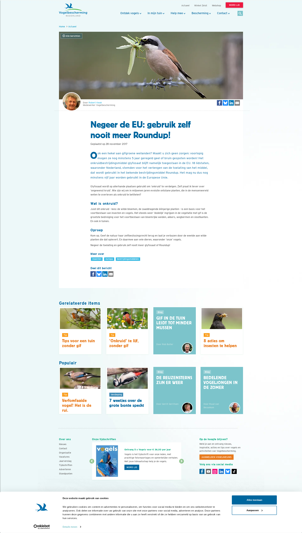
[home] (73, 10)
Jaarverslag (65, 461)
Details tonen (70, 526)
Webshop (216, 5)
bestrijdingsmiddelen (128, 259)
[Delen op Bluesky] (225, 103)
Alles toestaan (254, 500)
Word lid (131, 467)
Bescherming (200, 13)
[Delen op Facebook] (219, 103)
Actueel (72, 26)
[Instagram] (214, 471)
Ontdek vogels (129, 13)
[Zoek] (240, 13)
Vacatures (64, 457)
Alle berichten (72, 36)
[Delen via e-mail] (237, 103)
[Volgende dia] (181, 471)
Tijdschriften (65, 465)
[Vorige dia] (91, 471)
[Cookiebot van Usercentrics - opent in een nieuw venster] (42, 527)
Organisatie (65, 452)
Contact (222, 13)
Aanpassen (252, 510)
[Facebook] (201, 471)
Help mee (177, 13)
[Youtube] (208, 471)
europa (109, 259)
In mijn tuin (155, 13)
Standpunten (65, 473)
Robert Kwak (95, 102)
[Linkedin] (221, 471)
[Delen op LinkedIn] (231, 103)
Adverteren (65, 469)
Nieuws (62, 444)
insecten (96, 259)
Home (62, 26)
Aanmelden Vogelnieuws (216, 457)
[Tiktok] (234, 471)
